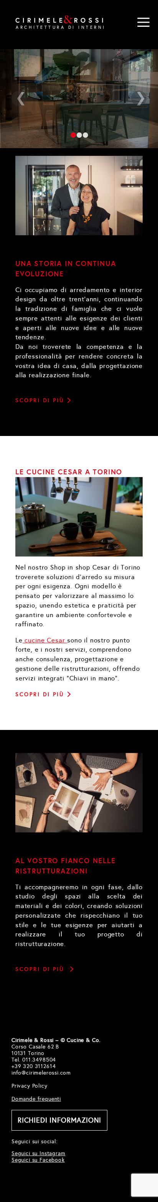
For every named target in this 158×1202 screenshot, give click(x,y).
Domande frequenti (36, 1099)
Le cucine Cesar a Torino (68, 471)
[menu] (143, 22)
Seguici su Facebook (38, 1160)
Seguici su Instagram (39, 1153)
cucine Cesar (45, 640)
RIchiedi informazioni (59, 1120)
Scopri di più (39, 400)
